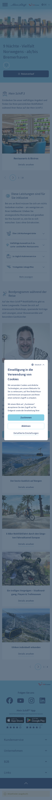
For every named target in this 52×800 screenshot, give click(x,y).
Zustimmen (26, 417)
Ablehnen (26, 426)
